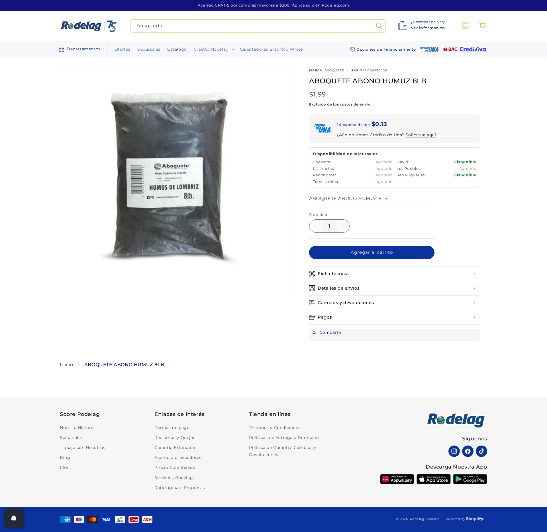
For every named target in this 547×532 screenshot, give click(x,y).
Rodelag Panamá (425, 519)
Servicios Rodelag (173, 477)
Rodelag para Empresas (179, 487)
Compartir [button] (330, 332)
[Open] (14, 518)
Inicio (67, 364)
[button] (78, 49)
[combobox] (258, 26)
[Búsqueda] (379, 26)
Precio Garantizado (174, 467)
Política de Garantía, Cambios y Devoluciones (283, 451)
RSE (64, 467)
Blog (65, 457)
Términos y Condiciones (274, 427)
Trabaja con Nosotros (82, 447)
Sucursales (71, 437)
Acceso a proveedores (177, 457)
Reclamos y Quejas (174, 437)
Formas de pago (171, 427)
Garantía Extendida (174, 447)
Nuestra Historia (77, 427)
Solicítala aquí (421, 134)
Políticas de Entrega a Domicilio (284, 437)
